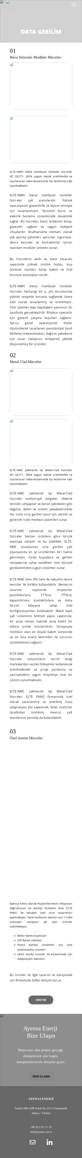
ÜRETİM (41, 999)
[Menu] (73, 4)
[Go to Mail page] (34, 1142)
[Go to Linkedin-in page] (49, 1142)
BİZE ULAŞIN (41, 1076)
